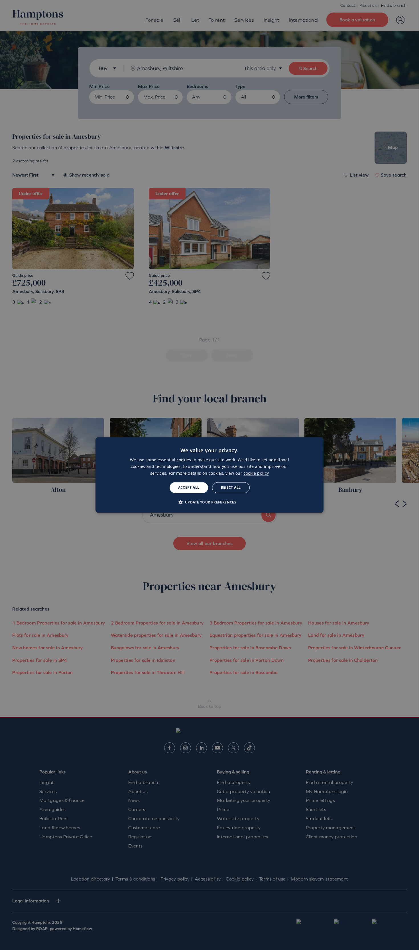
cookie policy (256, 473)
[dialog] (209, 475)
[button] (210, 502)
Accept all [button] (189, 487)
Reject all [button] (231, 487)
